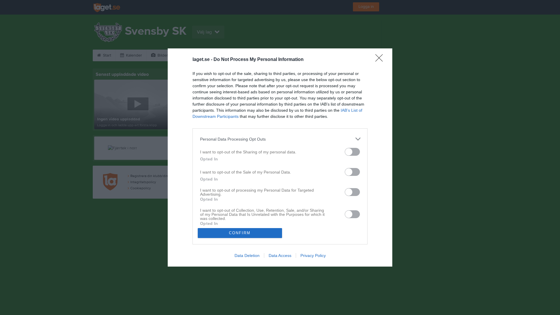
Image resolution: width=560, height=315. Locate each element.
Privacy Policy (313, 255)
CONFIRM (240, 233)
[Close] (380, 59)
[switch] (352, 152)
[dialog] (280, 157)
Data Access (280, 255)
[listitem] (280, 139)
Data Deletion (247, 255)
